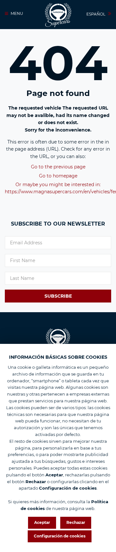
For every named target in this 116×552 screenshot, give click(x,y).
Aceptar (42, 522)
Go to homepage (58, 176)
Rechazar (75, 522)
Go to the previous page (58, 167)
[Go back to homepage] (58, 15)
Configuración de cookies (59, 536)
